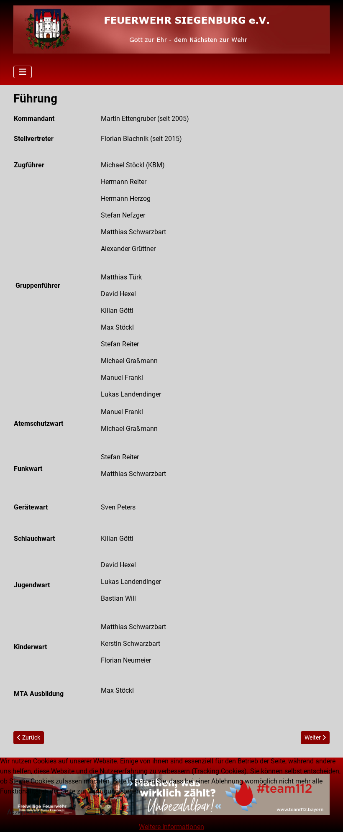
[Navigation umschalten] (22, 72)
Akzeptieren (24, 812)
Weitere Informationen (171, 827)
